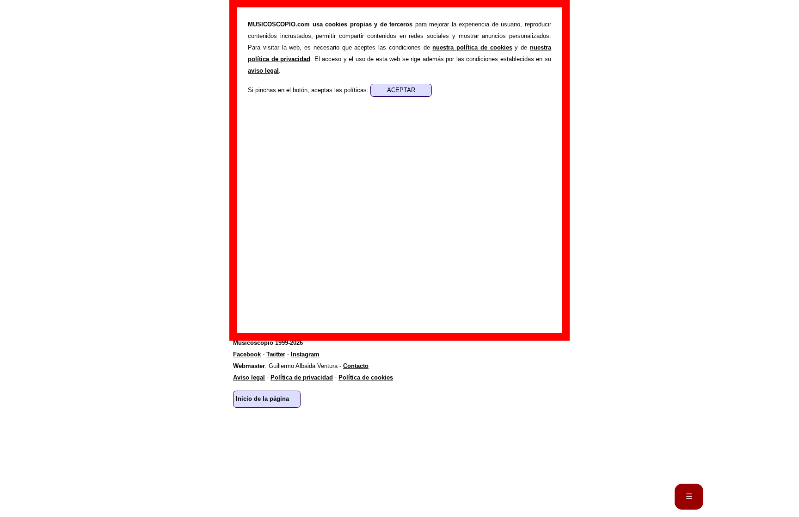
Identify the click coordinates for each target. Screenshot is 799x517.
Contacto (356, 365)
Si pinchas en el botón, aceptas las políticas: (309, 90)
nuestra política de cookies (472, 47)
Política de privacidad (301, 377)
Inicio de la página (262, 398)
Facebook (247, 354)
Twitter (275, 354)
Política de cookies (365, 377)
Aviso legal (249, 377)
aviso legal (263, 70)
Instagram (305, 354)
